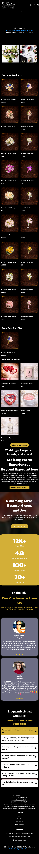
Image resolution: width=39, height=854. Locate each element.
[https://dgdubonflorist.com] (8, 5)
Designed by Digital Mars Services (19, 849)
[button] (30, 5)
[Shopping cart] (38, 5)
